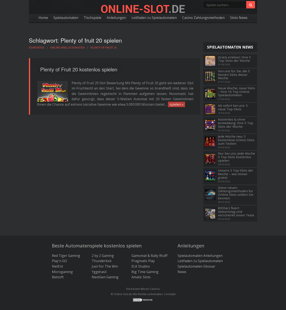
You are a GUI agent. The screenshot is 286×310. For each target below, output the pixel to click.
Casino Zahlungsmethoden (203, 17)
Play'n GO (59, 261)
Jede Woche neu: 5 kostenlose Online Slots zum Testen (236, 140)
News (182, 271)
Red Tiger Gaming (66, 255)
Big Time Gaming (144, 271)
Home (43, 17)
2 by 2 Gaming (103, 255)
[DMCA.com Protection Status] (143, 299)
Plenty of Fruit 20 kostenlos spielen (78, 69)
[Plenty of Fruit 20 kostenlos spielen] (52, 91)
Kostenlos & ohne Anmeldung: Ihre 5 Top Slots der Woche (235, 123)
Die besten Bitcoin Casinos (143, 289)
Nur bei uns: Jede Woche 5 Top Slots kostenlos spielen (236, 157)
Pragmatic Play (143, 261)
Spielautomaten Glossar (196, 266)
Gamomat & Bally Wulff (149, 255)
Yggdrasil (99, 271)
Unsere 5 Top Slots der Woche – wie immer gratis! (235, 174)
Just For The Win (105, 266)
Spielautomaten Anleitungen (200, 255)
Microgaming (62, 271)
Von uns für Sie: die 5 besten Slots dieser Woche (234, 74)
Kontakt (170, 294)
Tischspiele (92, 17)
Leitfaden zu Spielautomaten (154, 17)
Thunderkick (102, 261)
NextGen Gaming (105, 277)
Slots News (238, 17)
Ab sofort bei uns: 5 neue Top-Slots (233, 107)
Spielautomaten (65, 17)
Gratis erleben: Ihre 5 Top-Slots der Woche (234, 58)
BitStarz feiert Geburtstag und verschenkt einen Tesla (236, 211)
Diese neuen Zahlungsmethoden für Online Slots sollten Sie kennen (235, 193)
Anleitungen (116, 17)
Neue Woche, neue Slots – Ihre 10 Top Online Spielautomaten (236, 91)
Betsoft (58, 277)
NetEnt (57, 266)
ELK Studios (140, 266)
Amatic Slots (141, 277)
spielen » (176, 104)
